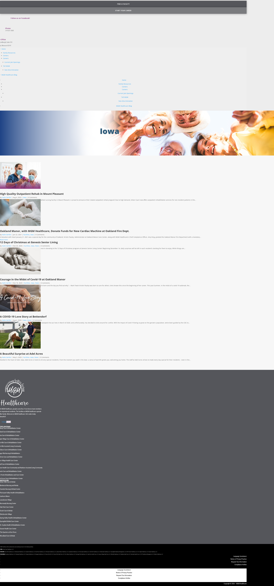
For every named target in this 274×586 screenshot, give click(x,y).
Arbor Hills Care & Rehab (7, 482)
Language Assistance (240, 556)
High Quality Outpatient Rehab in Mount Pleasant (32, 194)
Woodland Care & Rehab (7, 536)
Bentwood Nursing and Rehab (9, 485)
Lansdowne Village (6, 500)
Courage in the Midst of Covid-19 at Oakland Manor (32, 279)
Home (3, 49)
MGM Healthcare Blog (9, 75)
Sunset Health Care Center (8, 529)
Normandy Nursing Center (8, 503)
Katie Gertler (6, 197)
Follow (8, 422)
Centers (6, 56)
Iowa (24, 197)
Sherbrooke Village (6, 514)
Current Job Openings (12, 62)
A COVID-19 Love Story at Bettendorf (23, 316)
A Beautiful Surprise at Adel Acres (21, 353)
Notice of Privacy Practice (239, 559)
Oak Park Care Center (6, 507)
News (37, 246)
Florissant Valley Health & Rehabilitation (12, 493)
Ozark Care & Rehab (6, 511)
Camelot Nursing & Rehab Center (10, 489)
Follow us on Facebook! (20, 18)
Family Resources (9, 53)
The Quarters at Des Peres (8, 532)
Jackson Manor (5, 496)
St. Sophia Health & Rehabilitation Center (12, 525)
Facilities (26, 235)
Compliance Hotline (241, 565)
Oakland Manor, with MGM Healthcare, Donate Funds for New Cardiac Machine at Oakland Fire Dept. (64, 231)
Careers (6, 58)
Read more (4, 240)
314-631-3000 (9, 31)
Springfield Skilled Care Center (9, 521)
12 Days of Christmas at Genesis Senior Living (29, 242)
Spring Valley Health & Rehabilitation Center (13, 518)
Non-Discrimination (11, 70)
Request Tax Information (239, 562)
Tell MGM (6, 66)
